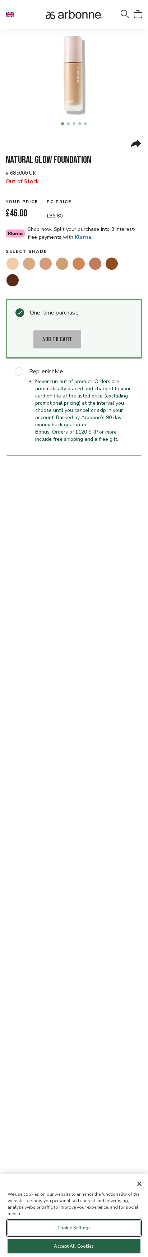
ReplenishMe (46, 371)
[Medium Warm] (78, 264)
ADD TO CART (57, 339)
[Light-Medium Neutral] (62, 264)
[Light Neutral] (29, 264)
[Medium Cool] (95, 264)
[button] (13, 14)
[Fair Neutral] (12, 264)
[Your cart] (138, 14)
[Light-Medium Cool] (45, 264)
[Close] (139, 1184)
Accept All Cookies (74, 1246)
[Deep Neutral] (12, 280)
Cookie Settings (74, 1228)
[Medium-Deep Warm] (112, 264)
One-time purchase (54, 313)
